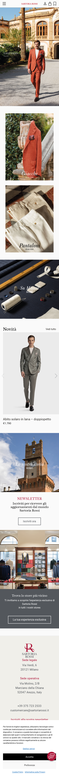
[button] (56, 376)
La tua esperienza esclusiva (29, 619)
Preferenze (29, 765)
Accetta (29, 757)
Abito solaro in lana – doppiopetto (27, 419)
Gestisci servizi (29, 749)
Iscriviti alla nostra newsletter (29, 719)
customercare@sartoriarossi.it (29, 710)
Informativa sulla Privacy (35, 772)
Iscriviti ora (29, 521)
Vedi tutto (51, 329)
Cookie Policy (17, 772)
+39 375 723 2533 (29, 706)
